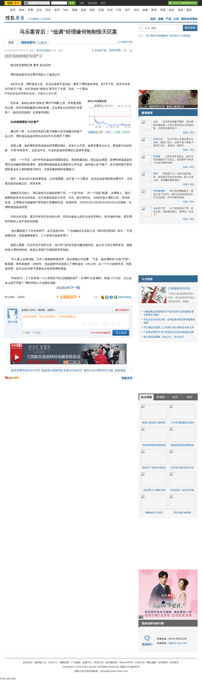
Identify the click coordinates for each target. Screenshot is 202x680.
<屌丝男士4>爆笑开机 (154, 490)
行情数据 (34, 19)
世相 (101, 9)
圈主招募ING (122, 310)
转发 (185, 132)
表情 (27, 332)
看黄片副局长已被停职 (154, 422)
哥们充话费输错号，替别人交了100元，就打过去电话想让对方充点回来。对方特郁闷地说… (173, 194)
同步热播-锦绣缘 (182, 512)
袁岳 (155, 121)
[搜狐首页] (13, 3)
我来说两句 (34, 42)
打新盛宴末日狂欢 (179, 288)
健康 (145, 9)
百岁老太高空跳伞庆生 (182, 467)
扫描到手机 (127, 42)
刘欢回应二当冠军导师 (182, 490)
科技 (110, 9)
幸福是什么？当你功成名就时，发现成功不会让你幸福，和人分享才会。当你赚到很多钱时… (173, 176)
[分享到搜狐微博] (102, 297)
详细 (185, 301)
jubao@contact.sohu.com (114, 671)
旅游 (171, 9)
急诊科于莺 (159, 208)
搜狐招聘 (64, 662)
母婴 (163, 9)
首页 (13, 9)
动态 (153, 18)
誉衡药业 (93, 132)
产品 (168, 18)
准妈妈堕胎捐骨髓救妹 (182, 445)
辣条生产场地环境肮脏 (154, 467)
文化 (39, 9)
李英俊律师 (159, 191)
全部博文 (174, 662)
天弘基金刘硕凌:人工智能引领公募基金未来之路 (169, 327)
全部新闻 (162, 662)
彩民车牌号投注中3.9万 (25, 370)
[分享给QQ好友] (106, 297)
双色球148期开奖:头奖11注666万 (61, 370)
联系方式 (99, 662)
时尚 (136, 9)
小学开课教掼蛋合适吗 (182, 422)
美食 (180, 9)
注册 (81, 3)
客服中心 (87, 662)
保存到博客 (115, 50)
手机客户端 (100, 50)
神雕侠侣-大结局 (154, 512)
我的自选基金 (189, 18)
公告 (176, 18)
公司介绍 (140, 662)
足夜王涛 (158, 139)
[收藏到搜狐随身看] (115, 297)
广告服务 (76, 662)
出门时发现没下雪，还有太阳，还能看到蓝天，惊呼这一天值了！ (173, 211)
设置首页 (28, 662)
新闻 (21, 9)
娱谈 (83, 9)
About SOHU (126, 662)
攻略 (161, 18)
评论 (192, 132)
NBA (66, 9)
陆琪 (155, 173)
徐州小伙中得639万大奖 (98, 370)
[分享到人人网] (111, 297)
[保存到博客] (124, 297)
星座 (189, 9)
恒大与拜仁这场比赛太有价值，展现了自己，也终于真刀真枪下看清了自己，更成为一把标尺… (173, 142)
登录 (9, 321)
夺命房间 (173, 35)
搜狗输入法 (40, 662)
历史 (48, 9)
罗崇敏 (156, 156)
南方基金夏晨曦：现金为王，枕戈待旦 (164, 336)
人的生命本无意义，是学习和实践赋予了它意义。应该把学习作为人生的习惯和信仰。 (173, 159)
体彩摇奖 (120, 370)
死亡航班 (151, 35)
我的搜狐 (92, 3)
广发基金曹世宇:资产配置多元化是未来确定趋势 (169, 332)
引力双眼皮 (185, 35)
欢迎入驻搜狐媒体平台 (184, 3)
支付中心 (53, 662)
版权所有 (135, 666)
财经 (92, 9)
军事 (30, 9)
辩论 (38, 332)
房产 (127, 9)
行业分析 (46, 19)
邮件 (103, 3)
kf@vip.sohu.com (178, 643)
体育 (57, 9)
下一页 (75, 287)
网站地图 (151, 662)
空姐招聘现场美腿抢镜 (154, 445)
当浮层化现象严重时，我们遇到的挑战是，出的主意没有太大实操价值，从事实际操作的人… (173, 125)
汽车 (119, 9)
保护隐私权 (111, 662)
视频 (75, 9)
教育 (154, 9)
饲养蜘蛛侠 (162, 35)
